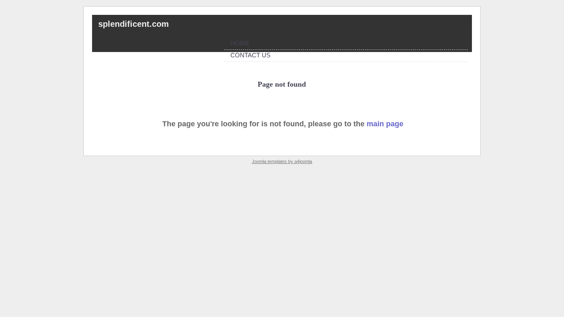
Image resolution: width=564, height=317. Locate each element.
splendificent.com (133, 23)
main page (385, 124)
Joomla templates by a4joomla (282, 161)
